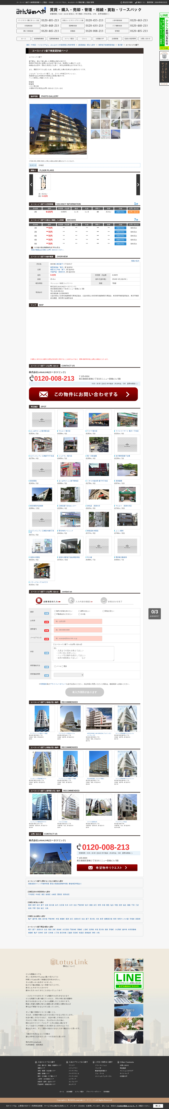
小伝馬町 (118, 929)
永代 (56, 905)
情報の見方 (135, 261)
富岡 (29, 908)
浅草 (45, 933)
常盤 (116, 905)
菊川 (61, 267)
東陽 (91, 905)
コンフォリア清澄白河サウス (38, 821)
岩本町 (40, 933)
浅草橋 (91, 929)
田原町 (75, 933)
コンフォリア (73, 1081)
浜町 (54, 929)
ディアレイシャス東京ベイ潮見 (39, 733)
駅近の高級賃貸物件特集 (59, 884)
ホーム (23, 39)
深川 (38, 905)
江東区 (57, 264)
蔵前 (106, 929)
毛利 (38, 908)
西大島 (92, 919)
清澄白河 (61, 272)
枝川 (86, 905)
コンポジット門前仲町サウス (38, 778)
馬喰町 (79, 929)
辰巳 (95, 905)
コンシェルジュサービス (103, 1076)
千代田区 (31, 894)
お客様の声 (100, 39)
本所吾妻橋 (132, 929)
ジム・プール (99, 1073)
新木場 (44, 919)
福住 (124, 905)
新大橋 (51, 905)
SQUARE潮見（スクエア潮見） (96, 778)
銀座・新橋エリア (43, 1073)
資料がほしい (85, 611)
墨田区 (59, 894)
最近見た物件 (128, 2)
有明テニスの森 (123, 919)
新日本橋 (63, 933)
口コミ (84, 39)
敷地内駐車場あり (75, 884)
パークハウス (73, 1071)
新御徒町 (88, 933)
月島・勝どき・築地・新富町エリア (49, 1065)
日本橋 (50, 933)
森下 (61, 264)
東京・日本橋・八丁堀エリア (47, 1076)
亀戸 (29, 919)
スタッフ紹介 (69, 39)
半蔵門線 (53, 272)
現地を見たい (109, 611)
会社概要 (69, 1091)
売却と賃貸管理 (130, 39)
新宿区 (48, 894)
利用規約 (43, 684)
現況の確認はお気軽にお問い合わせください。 (48, 250)
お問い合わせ (145, 39)
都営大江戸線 (55, 269)
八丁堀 (56, 933)
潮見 (107, 905)
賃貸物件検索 (39, 39)
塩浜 (112, 905)
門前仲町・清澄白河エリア (46, 1084)
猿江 (42, 908)
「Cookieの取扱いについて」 (126, 1106)
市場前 (132, 919)
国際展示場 (108, 919)
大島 (46, 908)
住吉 (75, 905)
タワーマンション (101, 1065)
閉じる (158, 1106)
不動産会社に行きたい (64, 614)
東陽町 (62, 919)
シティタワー (73, 1068)
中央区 (38, 894)
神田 (93, 933)
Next (85, 128)
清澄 (120, 905)
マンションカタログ (126, 1071)
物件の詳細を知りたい (64, 611)
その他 (82, 614)
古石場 (61, 905)
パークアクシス (74, 1073)
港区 (43, 894)
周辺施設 (123, 1068)
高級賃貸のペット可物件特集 (38, 884)
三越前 (69, 933)
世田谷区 (66, 894)
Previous (31, 128)
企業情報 (115, 39)
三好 (137, 905)
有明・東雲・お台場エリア (46, 1071)
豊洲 (29, 905)
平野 (34, 908)
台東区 (53, 894)
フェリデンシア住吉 (121, 821)
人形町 (85, 929)
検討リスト (142, 2)
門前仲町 (81, 905)
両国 (49, 929)
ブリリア (72, 1065)
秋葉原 (81, 933)
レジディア (72, 1079)
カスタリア (72, 1084)
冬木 (66, 905)
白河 (70, 905)
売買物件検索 (54, 39)
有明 (99, 905)
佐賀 (46, 905)
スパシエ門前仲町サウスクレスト (125, 733)
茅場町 (111, 929)
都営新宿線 (54, 267)
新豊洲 (137, 919)
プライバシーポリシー (58, 684)
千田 (133, 905)
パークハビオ (73, 1076)
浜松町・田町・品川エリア (46, 1081)
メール (58, 666)
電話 (65, 666)
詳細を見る (120, 212)
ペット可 (98, 1068)
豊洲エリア (41, 1068)
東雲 (34, 905)
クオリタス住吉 (63, 821)
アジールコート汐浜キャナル (67, 733)
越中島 (34, 919)
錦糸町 (59, 929)
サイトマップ (124, 1073)
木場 (103, 905)
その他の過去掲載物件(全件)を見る (46, 247)
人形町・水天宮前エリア (46, 1079)
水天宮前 (65, 929)
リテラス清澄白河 (92, 821)
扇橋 (128, 905)
